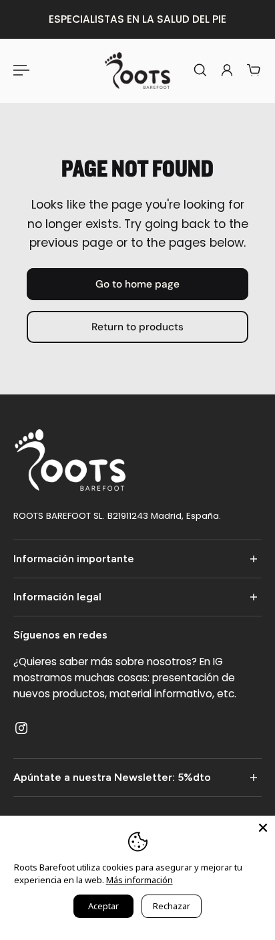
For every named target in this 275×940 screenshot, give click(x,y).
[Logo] (137, 70)
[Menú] (21, 70)
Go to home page (137, 284)
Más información (139, 880)
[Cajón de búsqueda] (200, 70)
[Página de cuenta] (227, 70)
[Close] (263, 827)
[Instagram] (21, 727)
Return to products (137, 327)
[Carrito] (253, 70)
